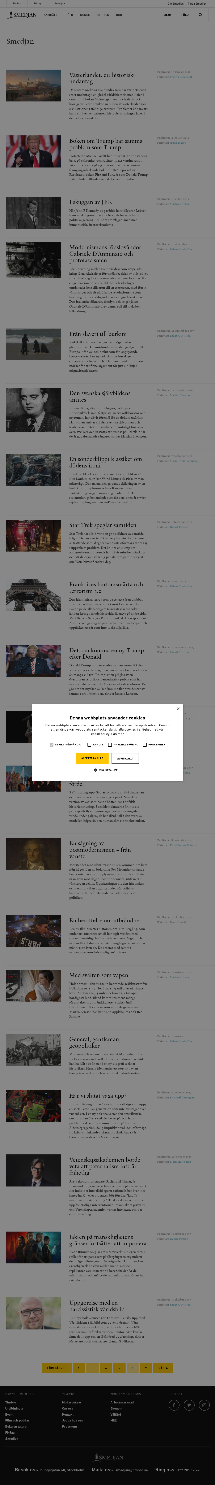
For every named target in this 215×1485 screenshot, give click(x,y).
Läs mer (117, 734)
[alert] (107, 742)
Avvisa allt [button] (125, 758)
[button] (107, 770)
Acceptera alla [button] (92, 758)
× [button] (178, 708)
